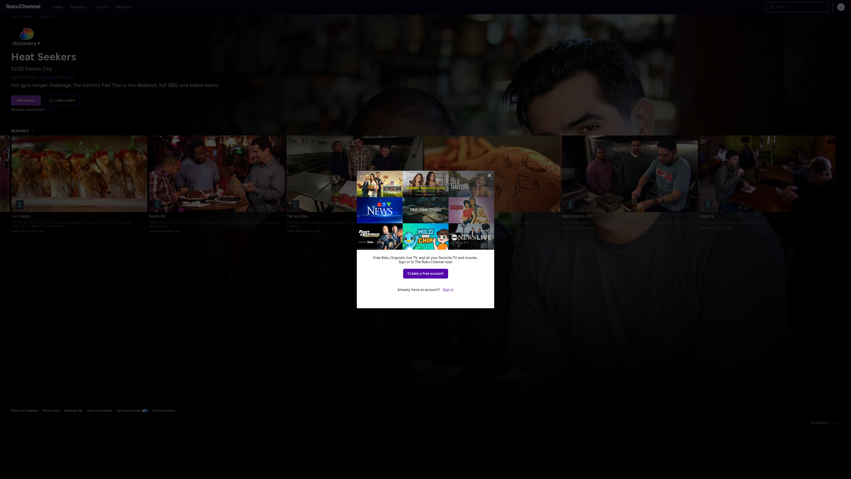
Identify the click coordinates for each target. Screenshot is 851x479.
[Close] (489, 175)
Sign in (448, 290)
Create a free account (426, 273)
